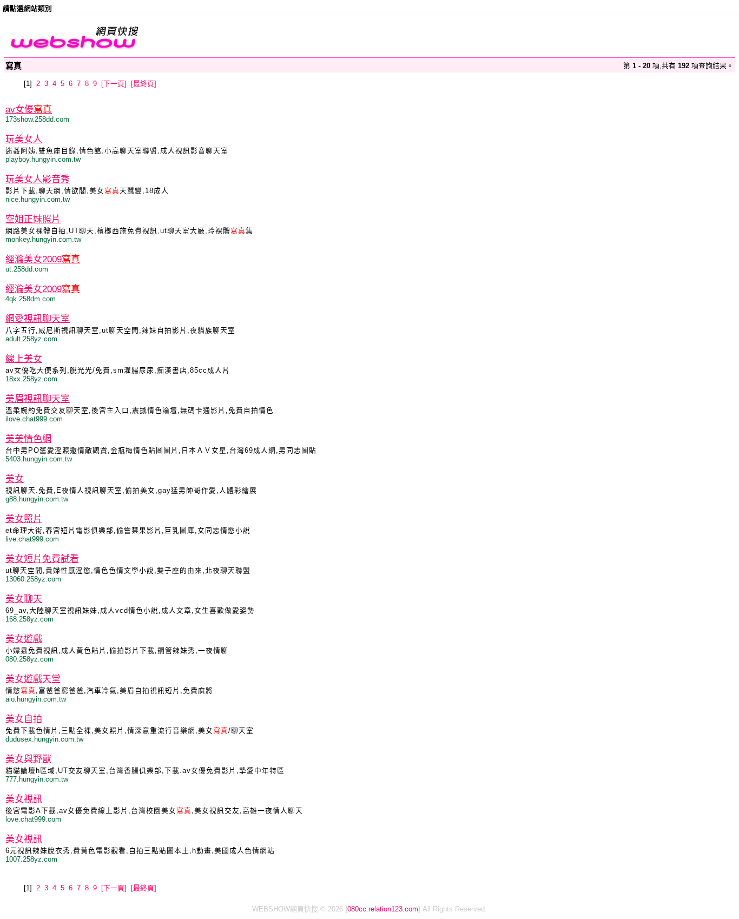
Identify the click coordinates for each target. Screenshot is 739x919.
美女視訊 (23, 799)
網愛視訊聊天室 (37, 319)
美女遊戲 (23, 639)
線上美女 (23, 359)
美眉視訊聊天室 (37, 399)
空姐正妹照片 (33, 219)
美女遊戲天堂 (33, 679)
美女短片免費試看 (42, 559)
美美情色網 (28, 439)
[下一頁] (114, 84)
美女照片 (23, 519)
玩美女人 (23, 139)
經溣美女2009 (42, 259)
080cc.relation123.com (382, 909)
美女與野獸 (28, 759)
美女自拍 (23, 719)
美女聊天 (23, 599)
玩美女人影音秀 (37, 179)
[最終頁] (143, 84)
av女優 (28, 109)
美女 (14, 479)
